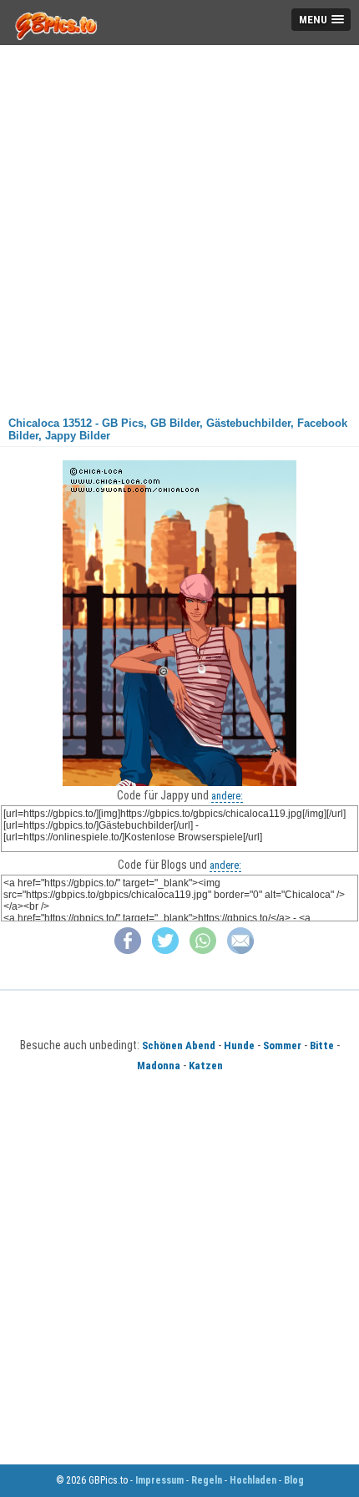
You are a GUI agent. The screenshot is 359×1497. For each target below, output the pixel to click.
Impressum (159, 1480)
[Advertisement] (179, 224)
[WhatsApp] (203, 950)
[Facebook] (127, 950)
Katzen (206, 1065)
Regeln (206, 1480)
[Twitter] (165, 950)
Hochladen (253, 1480)
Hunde (239, 1045)
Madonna (158, 1065)
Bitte (322, 1045)
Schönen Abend (178, 1045)
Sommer (282, 1045)
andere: (227, 795)
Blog (294, 1480)
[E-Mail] (240, 950)
